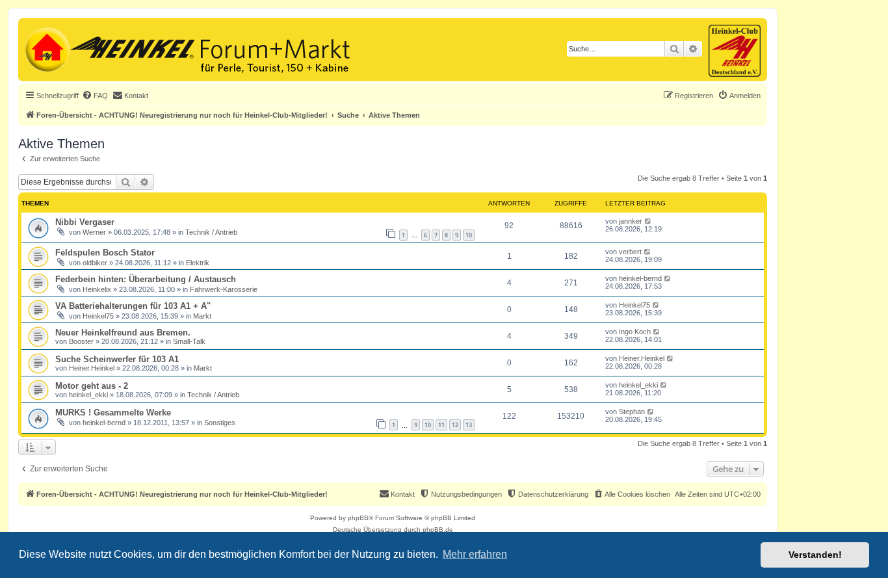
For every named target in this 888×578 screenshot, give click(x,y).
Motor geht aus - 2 (91, 386)
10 (468, 235)
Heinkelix (97, 289)
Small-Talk (189, 341)
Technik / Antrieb (211, 232)
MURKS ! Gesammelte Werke (113, 412)
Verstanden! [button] (815, 554)
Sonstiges (219, 423)
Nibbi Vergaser (84, 222)
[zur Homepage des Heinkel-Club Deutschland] (45, 48)
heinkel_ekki (88, 395)
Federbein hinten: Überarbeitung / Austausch (145, 279)
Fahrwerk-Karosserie (223, 289)
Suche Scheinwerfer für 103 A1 (117, 359)
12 (455, 425)
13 (468, 425)
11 (441, 425)
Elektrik (197, 263)
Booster (81, 341)
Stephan (632, 411)
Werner (94, 232)
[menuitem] (95, 95)
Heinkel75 (98, 316)
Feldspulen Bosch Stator (105, 252)
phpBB (358, 517)
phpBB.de (438, 529)
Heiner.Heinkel (91, 368)
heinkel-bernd (640, 278)
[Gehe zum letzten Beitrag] (648, 221)
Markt (202, 316)
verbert (630, 252)
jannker (630, 221)
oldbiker (95, 263)
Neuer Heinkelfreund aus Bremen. (122, 332)
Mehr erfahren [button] (475, 554)
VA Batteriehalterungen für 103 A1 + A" (133, 306)
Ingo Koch (635, 331)
